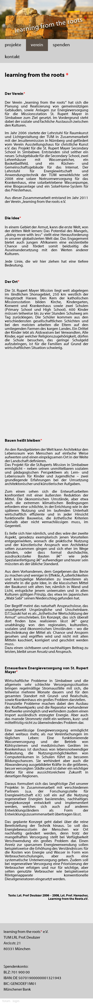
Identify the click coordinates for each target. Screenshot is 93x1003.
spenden (61, 45)
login (16, 1001)
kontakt (12, 57)
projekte (13, 45)
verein (37, 45)
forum (6, 1001)
